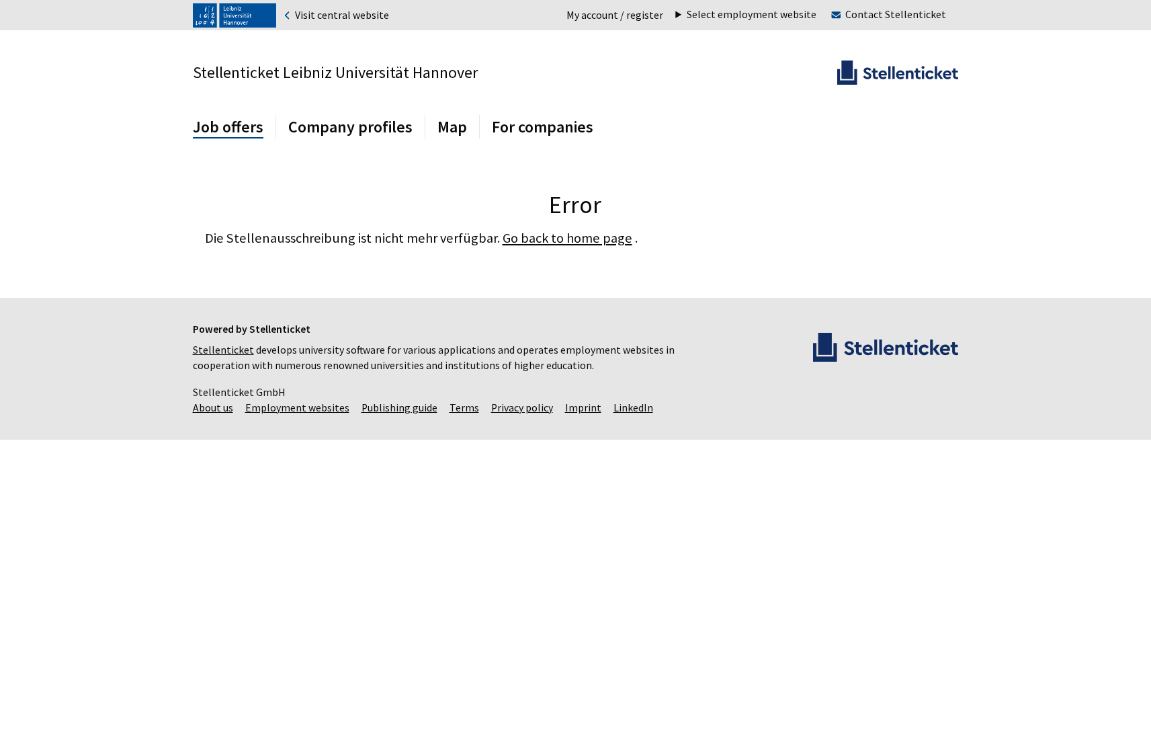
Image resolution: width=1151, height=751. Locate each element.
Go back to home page (567, 238)
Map (452, 126)
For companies (542, 126)
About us (213, 407)
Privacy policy (522, 407)
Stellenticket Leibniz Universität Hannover (335, 72)
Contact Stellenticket (895, 14)
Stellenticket (223, 350)
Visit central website (341, 15)
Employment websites (297, 407)
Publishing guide (399, 407)
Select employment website (751, 14)
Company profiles (350, 126)
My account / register (614, 15)
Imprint (583, 407)
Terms (464, 407)
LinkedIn (633, 407)
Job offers (228, 126)
